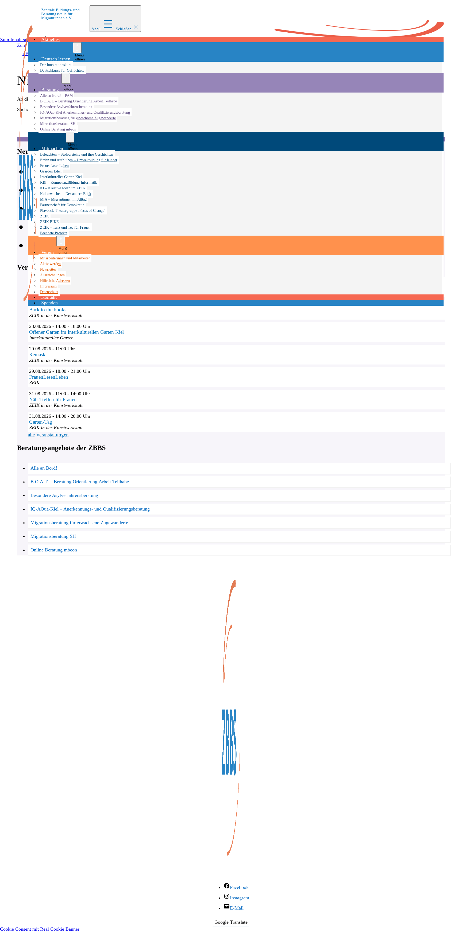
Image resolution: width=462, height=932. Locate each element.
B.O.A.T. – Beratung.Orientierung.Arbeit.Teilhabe (78, 101)
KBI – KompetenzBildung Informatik (68, 182)
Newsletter (48, 269)
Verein (47, 252)
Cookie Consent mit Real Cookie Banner (39, 929)
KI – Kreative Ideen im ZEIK (62, 188)
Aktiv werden (50, 264)
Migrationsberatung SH (57, 123)
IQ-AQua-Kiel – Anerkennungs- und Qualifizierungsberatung (90, 509)
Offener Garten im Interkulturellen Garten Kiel (76, 332)
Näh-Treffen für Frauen (53, 399)
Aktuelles (50, 39)
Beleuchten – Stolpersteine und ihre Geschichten (76, 154)
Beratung (50, 89)
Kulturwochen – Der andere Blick (65, 193)
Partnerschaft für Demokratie (62, 205)
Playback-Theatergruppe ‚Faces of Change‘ (73, 210)
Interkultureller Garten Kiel (61, 177)
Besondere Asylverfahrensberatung (66, 107)
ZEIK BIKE (49, 222)
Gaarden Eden (50, 171)
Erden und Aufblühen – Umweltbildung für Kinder (78, 160)
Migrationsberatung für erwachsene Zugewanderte (78, 118)
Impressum (48, 286)
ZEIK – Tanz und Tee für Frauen (65, 227)
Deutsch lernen (55, 59)
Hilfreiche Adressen (55, 280)
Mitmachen (52, 148)
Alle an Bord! (43, 468)
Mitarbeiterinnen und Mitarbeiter (65, 258)
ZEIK (44, 216)
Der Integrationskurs (55, 65)
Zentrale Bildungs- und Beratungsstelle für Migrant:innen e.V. (60, 14)
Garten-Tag (40, 422)
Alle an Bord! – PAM (56, 95)
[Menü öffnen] (77, 47)
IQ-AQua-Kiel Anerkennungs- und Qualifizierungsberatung (85, 112)
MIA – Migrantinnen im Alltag (63, 199)
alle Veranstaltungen (48, 435)
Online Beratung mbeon (58, 129)
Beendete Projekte (53, 233)
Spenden (49, 302)
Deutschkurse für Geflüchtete (62, 70)
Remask (37, 354)
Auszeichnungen (52, 275)
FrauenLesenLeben (54, 165)
